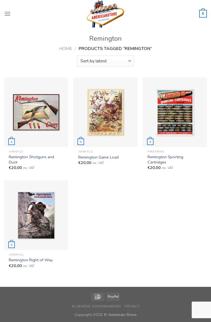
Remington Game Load (98, 157)
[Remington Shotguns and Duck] (36, 112)
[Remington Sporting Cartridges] (175, 112)
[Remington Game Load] (105, 112)
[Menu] (7, 13)
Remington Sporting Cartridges (165, 159)
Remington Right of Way (31, 260)
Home (65, 49)
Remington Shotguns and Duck (31, 159)
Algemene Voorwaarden (96, 306)
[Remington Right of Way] (36, 215)
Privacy (131, 306)
